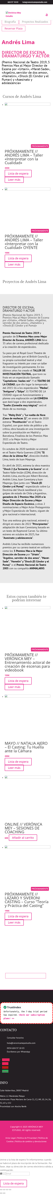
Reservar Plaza (14, 28)
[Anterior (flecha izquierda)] (1, 1193)
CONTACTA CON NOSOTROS (25, 975)
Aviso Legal (10, 1138)
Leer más (14, 180)
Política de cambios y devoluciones (31, 1141)
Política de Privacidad (27, 1138)
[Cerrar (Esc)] (1, 1189)
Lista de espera (18, 173)
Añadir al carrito (23, 838)
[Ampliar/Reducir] (10, 1189)
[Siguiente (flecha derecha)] (4, 1193)
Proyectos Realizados (35, 22)
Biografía (10, 22)
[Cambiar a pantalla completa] (7, 1189)
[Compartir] (4, 1189)
